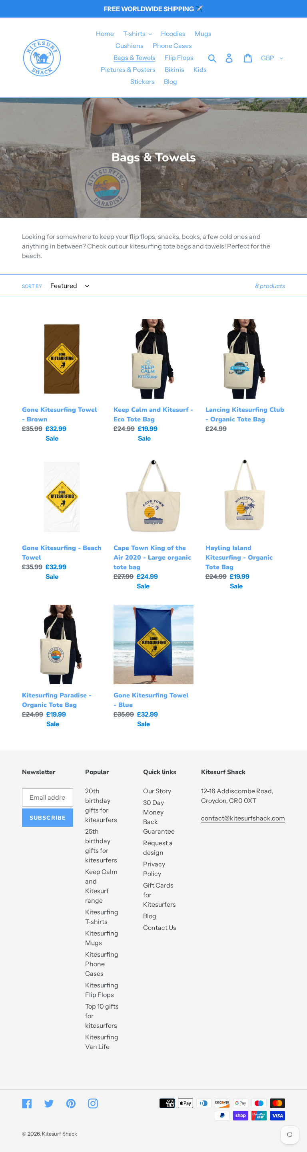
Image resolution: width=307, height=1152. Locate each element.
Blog (149, 916)
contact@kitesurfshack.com (243, 818)
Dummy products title (66, 6)
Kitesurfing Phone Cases (101, 963)
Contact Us (159, 928)
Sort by (32, 286)
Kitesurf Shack (59, 1133)
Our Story (157, 791)
